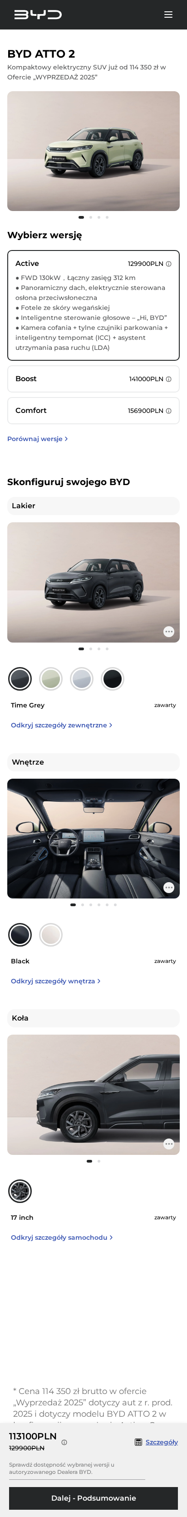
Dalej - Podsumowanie (93, 1498)
